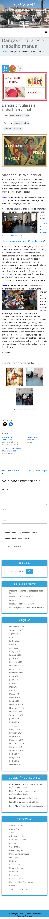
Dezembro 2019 (16, 740)
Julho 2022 (14, 637)
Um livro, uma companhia (21, 882)
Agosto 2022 (14, 634)
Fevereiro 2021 (15, 697)
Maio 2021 (14, 687)
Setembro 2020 (16, 715)
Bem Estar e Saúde (17, 840)
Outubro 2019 (15, 747)
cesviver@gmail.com (26, 15)
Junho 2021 (14, 683)
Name (4, 509)
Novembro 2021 (16, 665)
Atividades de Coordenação (7, 438)
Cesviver (13, 843)
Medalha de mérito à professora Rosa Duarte (26, 592)
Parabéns (40, 806)
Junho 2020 (14, 722)
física (12, 115)
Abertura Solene (16, 825)
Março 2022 (14, 651)
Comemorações (16, 850)
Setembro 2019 (16, 750)
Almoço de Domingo (38, 470)
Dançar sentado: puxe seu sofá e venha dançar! (23, 241)
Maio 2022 (14, 644)
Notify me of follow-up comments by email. (20, 533)
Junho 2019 (14, 754)
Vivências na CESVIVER (13, 128)
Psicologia (13, 875)
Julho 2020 (14, 719)
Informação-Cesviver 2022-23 (22, 597)
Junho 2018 (14, 761)
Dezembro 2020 (16, 704)
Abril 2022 (13, 648)
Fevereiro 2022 (15, 655)
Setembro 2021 (16, 672)
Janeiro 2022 (14, 658)
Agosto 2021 (14, 676)
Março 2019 (14, 757)
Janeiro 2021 (14, 701)
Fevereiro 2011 (15, 765)
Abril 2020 (13, 726)
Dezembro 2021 (16, 662)
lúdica (18, 115)
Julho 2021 (14, 680)
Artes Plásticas (34, 802)
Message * (6, 489)
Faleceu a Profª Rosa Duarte (21, 604)
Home (4, 51)
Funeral (12, 600)
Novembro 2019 (16, 743)
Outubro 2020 (15, 711)
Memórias (13, 871)
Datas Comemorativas (19, 854)
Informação (14, 864)
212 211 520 (26, 19)
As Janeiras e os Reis (12, 470)
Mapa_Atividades (16, 868)
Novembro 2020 (16, 708)
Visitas (12, 886)
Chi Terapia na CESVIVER (11, 448)
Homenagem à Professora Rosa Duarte (26, 607)
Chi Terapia (33, 798)
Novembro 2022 (16, 626)
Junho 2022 (14, 641)
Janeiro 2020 (14, 736)
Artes (11, 832)
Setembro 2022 (16, 630)
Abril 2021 (13, 690)
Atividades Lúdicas (21, 123)
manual (26, 115)
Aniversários (14, 829)
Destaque (13, 857)
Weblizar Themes (24, 916)
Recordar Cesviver (17, 878)
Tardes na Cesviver (31, 437)
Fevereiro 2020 (15, 733)
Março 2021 (14, 694)
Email (4, 521)
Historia (12, 861)
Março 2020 (14, 729)
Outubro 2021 (15, 669)
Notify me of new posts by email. (16, 539)
